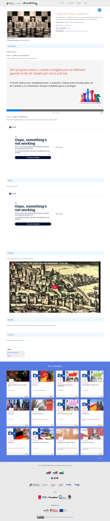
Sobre (39, 465)
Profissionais (80, 31)
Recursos (62, 3)
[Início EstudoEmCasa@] (14, 3)
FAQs (49, 465)
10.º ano (69, 28)
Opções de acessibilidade (56, 465)
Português (73, 31)
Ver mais (100, 458)
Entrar (85, 3)
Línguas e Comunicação (65, 25)
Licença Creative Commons (68, 517)
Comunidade (70, 3)
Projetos (79, 3)
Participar (64, 465)
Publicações (69, 465)
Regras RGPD (44, 465)
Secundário (67, 31)
